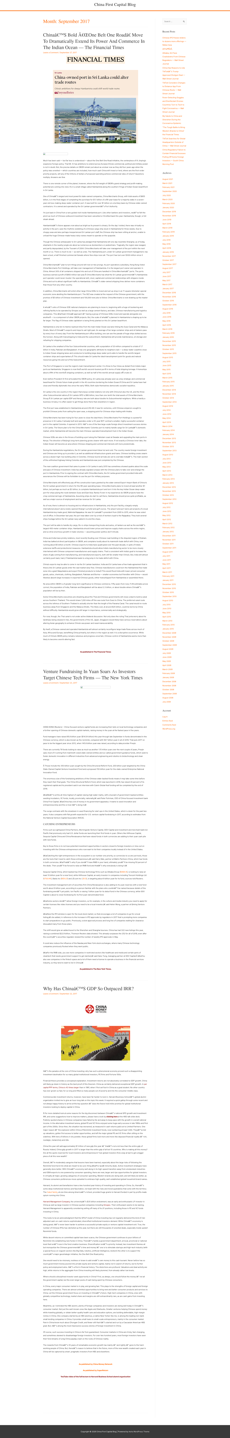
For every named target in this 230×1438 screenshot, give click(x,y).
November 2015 (169, 345)
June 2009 (166, 657)
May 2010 (166, 612)
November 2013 (169, 442)
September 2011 (169, 548)
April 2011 (166, 568)
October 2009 (168, 641)
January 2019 (168, 236)
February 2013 (168, 479)
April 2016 (166, 325)
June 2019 (166, 219)
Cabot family (52, 1192)
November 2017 (169, 256)
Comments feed (169, 725)
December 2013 (169, 438)
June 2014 (166, 414)
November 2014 (169, 394)
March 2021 (167, 183)
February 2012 (168, 527)
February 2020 (168, 203)
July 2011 (166, 556)
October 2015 (168, 349)
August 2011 (167, 552)
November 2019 (169, 215)
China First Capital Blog (115, 4)
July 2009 (166, 653)
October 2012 (168, 495)
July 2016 (166, 313)
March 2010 (167, 621)
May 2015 (166, 369)
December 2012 (169, 487)
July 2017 (166, 272)
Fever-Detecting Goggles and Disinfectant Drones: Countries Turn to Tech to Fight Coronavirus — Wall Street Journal (173, 104)
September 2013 (169, 450)
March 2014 (167, 426)
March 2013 (167, 475)
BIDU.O (64, 878)
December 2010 (169, 584)
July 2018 (166, 240)
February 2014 (168, 430)
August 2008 (167, 698)
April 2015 (166, 373)
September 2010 (169, 596)
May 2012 (166, 515)
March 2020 (167, 199)
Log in (165, 717)
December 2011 (169, 536)
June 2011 (166, 560)
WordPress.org (168, 729)
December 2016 (169, 292)
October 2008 (168, 689)
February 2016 (168, 333)
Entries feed (167, 721)
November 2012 (169, 491)
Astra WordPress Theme (139, 1431)
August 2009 (167, 649)
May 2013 (166, 467)
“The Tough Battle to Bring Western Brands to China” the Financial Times (173, 131)
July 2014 (166, 410)
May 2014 (166, 418)
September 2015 (169, 353)
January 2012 (168, 531)
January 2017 (168, 288)
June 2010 (166, 608)
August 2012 (167, 503)
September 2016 (169, 305)
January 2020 (168, 207)
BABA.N (123, 872)
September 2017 (169, 264)
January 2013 (168, 483)
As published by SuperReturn (95, 1370)
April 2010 (166, 617)
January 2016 (168, 337)
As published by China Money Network (95, 1364)
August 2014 (167, 406)
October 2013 (168, 446)
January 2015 (168, 386)
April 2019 (166, 224)
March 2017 (167, 284)
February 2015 (168, 382)
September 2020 (169, 191)
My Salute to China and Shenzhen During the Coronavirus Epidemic (172, 119)
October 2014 (168, 398)
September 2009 (169, 645)
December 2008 (169, 681)
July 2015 (166, 361)
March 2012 (167, 523)
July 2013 (166, 459)
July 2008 (166, 702)
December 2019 (169, 211)
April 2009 (166, 665)
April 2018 (166, 248)
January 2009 (168, 677)
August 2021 (167, 179)
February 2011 (168, 576)
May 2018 (166, 244)
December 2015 (169, 341)
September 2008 (169, 693)
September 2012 (169, 499)
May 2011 (166, 564)
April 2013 (166, 471)
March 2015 (167, 378)
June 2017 (166, 276)
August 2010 (167, 600)
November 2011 (169, 540)
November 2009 (169, 637)
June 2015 (166, 365)
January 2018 (168, 252)
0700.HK (47, 878)
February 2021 (168, 187)
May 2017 (166, 280)
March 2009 (167, 669)
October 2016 (168, 300)
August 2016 (167, 309)
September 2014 (169, 402)
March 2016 (167, 329)
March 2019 (167, 228)
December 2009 (169, 633)
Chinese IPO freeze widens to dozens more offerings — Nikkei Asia (174, 41)
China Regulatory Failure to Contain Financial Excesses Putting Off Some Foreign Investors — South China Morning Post (174, 157)
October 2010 (168, 592)
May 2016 (166, 321)
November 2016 (169, 297)
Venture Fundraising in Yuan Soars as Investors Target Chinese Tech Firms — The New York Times (93, 674)
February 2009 (168, 673)
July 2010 (166, 604)
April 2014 (166, 422)
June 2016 (166, 317)
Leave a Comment (50, 52)
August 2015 (167, 357)
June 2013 (166, 463)
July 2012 (166, 507)
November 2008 (169, 685)
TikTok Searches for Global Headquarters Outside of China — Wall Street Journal (174, 142)
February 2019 (168, 232)
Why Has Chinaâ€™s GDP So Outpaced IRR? (88, 988)
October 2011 (168, 544)
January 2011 (167, 580)
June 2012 (166, 511)
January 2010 (168, 629)
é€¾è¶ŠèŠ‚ (167, 49)
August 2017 (167, 268)
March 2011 (167, 572)
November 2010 (169, 588)
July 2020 (166, 195)
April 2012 (166, 519)
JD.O (84, 878)
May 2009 (166, 661)
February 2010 (168, 625)
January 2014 (168, 434)
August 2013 (167, 454)
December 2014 (169, 390)
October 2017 (168, 260)
